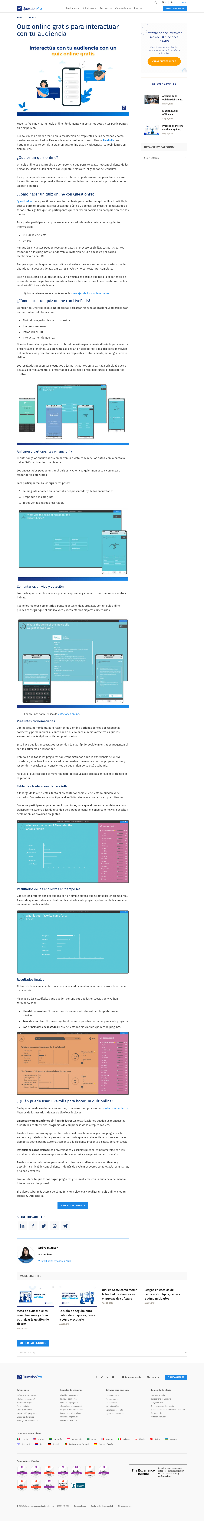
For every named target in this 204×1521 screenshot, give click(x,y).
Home (20, 17)
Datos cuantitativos (24, 1410)
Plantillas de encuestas (69, 1395)
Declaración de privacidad (102, 1506)
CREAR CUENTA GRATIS (73, 1205)
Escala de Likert (157, 1413)
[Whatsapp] (54, 1225)
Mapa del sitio (80, 1506)
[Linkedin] (22, 1225)
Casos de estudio (158, 1395)
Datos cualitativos (24, 1406)
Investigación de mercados (27, 1421)
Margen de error (157, 1402)
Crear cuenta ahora (164, 61)
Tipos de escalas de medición (162, 1406)
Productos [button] (71, 8)
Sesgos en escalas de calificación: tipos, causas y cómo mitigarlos (162, 1294)
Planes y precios (112, 1399)
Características (123, 8)
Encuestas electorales (25, 1417)
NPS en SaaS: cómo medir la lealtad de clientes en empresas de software (119, 1294)
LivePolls (32, 17)
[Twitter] (43, 1225)
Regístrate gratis (175, 8)
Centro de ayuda (133, 1377)
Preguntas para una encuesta (71, 1410)
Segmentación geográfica (26, 1413)
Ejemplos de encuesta (114, 1410)
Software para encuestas (26, 1395)
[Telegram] (65, 1225)
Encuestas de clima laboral (70, 1413)
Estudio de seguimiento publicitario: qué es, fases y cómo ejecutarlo (77, 1315)
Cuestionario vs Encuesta (161, 1399)
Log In (183, 2)
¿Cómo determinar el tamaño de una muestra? (169, 1410)
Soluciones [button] (88, 8)
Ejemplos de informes (68, 1399)
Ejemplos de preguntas (69, 1402)
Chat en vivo (153, 1377)
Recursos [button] (104, 8)
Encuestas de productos (69, 1417)
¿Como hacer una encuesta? (71, 1406)
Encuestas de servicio (68, 1420)
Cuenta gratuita (176, 1377)
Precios (138, 8)
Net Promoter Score (158, 1417)
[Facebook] (33, 1225)
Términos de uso (125, 1506)
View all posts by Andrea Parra (54, 1261)
